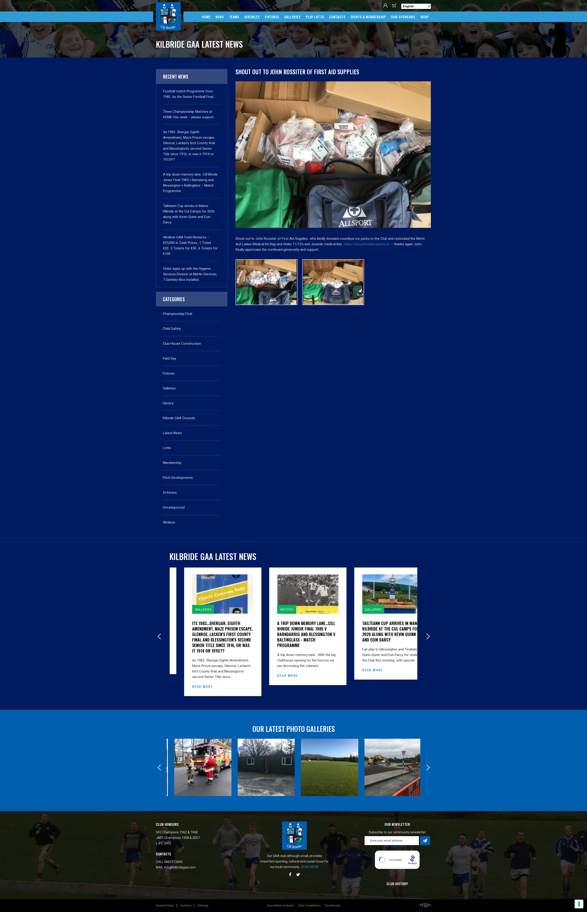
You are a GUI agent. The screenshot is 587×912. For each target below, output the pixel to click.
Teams (234, 16)
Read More (188, 686)
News (220, 16)
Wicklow (169, 522)
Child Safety (172, 329)
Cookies (185, 905)
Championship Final (177, 314)
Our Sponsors (403, 16)
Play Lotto (315, 16)
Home (206, 16)
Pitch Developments (178, 478)
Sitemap (202, 905)
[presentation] (159, 636)
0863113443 (173, 862)
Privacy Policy (165, 905)
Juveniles (252, 16)
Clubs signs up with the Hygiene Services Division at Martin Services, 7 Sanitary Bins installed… (190, 274)
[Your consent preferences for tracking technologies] (579, 904)
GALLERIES (292, 16)
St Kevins (170, 492)
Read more (310, 867)
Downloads (332, 905)
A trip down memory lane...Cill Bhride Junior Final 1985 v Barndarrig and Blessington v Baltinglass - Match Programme (292, 634)
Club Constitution (309, 905)
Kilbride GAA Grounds (179, 418)
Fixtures (272, 16)
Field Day (169, 358)
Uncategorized (174, 507)
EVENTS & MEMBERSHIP (368, 16)
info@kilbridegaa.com (180, 867)
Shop (424, 16)
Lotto (167, 448)
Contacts (337, 16)
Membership (172, 463)
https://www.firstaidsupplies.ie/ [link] (367, 244)
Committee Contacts (280, 905)
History (168, 403)
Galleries (169, 388)
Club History (397, 883)
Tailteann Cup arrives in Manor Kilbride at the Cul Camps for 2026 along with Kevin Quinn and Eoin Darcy (378, 631)
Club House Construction (182, 344)
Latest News (172, 433)
